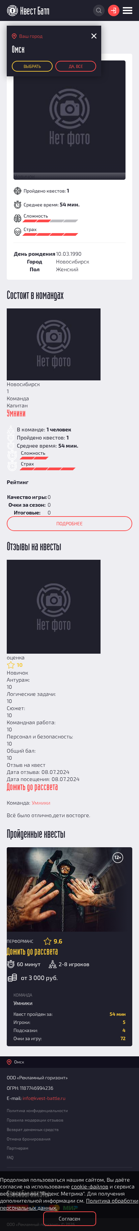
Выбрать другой (32, 68)
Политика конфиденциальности (37, 1110)
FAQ (10, 1157)
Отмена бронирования (28, 1138)
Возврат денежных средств (33, 1129)
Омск (19, 1061)
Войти (113, 10)
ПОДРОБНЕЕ (69, 523)
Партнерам (17, 1148)
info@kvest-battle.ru (44, 1098)
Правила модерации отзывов (35, 1119)
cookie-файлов (89, 1186)
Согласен (69, 1218)
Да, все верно (76, 68)
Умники (16, 413)
